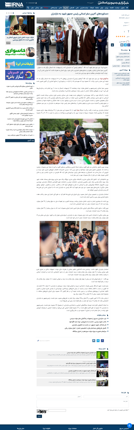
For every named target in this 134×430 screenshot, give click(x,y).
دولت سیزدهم (125, 66)
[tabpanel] (20, 30)
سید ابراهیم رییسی (124, 54)
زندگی (37, 8)
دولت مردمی (116, 66)
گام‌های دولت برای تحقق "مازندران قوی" (123, 84)
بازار (41, 8)
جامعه (97, 8)
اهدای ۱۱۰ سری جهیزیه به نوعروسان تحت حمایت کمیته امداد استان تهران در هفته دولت (20, 120)
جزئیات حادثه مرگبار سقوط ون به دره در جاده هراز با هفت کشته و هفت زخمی (19, 131)
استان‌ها (65, 8)
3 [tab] (9, 13)
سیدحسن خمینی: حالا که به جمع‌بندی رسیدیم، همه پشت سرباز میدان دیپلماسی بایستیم (19, 93)
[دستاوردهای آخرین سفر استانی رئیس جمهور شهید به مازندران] (72, 41)
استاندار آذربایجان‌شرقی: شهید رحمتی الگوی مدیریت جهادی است (21, 114)
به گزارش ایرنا (104, 79)
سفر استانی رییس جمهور (122, 57)
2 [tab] (11, 13)
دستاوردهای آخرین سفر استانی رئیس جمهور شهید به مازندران (79, 14)
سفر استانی (120, 60)
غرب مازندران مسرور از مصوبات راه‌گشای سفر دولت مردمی (88, 318)
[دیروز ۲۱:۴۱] (20, 25)
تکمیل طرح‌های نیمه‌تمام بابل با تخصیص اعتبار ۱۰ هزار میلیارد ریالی (85, 328)
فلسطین (72, 8)
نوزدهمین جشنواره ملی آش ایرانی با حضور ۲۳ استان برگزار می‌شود (19, 98)
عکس (60, 8)
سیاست (117, 8)
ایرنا (113, 3)
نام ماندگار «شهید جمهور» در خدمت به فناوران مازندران (89, 325)
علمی (77, 8)
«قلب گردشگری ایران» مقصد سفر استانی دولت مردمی (121, 74)
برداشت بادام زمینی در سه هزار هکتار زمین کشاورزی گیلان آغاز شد (19, 109)
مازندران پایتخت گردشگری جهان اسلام (122, 79)
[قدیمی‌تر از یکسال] (102, 355)
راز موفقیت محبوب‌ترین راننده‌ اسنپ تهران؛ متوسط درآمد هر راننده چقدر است (19, 104)
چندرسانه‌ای (54, 8)
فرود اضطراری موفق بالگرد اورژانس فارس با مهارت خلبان (19, 87)
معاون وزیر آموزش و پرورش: (89, 362)
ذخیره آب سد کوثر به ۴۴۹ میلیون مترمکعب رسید (20, 135)
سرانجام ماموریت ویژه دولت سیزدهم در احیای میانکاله (89, 331)
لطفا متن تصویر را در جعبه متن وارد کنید (118, 410)
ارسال (39, 416)
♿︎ (129, 425)
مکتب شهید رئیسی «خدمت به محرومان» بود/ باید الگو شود (87, 322)
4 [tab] (6, 13)
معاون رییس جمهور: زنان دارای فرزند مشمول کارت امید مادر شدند (20, 125)
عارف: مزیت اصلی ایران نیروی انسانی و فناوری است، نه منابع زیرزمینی (20, 38)
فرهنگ (92, 8)
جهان (101, 8)
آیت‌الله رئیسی (125, 63)
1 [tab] (13, 13)
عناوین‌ (122, 8)
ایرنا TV (46, 8)
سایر (32, 8)
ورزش (106, 8)
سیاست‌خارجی (84, 8)
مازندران (125, 25)
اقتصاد (111, 8)
